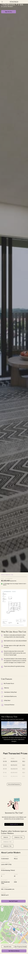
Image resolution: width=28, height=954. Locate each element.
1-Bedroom (5, 837)
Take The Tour (8, 12)
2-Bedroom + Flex (18, 837)
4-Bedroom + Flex (7, 846)
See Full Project (13, 901)
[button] (14, 929)
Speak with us (14, 824)
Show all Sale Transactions (14, 784)
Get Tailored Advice (14, 951)
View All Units (7, 946)
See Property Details (20, 946)
